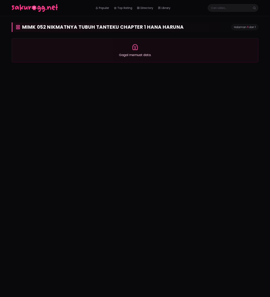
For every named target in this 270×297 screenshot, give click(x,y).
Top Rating (124, 8)
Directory (147, 8)
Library (165, 8)
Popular (104, 8)
